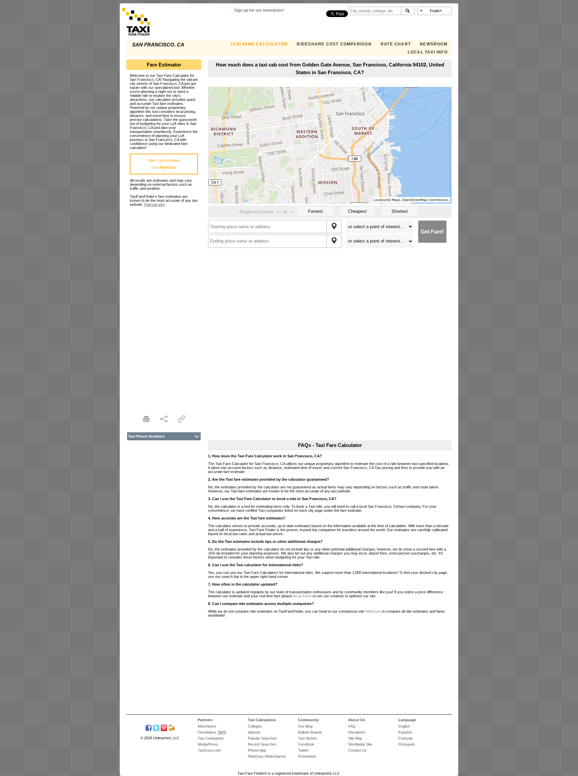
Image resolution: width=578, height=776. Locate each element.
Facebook (306, 744)
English (404, 726)
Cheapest (357, 211)
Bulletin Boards (310, 732)
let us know (302, 596)
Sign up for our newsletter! (259, 10)
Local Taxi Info (428, 52)
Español (404, 732)
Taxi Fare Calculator (259, 44)
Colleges (255, 726)
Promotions (307, 756)
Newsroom (434, 44)
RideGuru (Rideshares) (267, 756)
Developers (207, 732)
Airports (254, 732)
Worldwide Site (360, 744)
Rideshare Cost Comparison (334, 44)
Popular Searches (262, 738)
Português (406, 744)
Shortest (399, 211)
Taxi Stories (307, 738)
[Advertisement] (163, 306)
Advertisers (207, 726)
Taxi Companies (211, 738)
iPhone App (257, 750)
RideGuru (373, 611)
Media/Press (208, 744)
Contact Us (357, 750)
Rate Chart (396, 44)
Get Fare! (432, 232)
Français (405, 738)
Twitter (303, 750)
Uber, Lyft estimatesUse (164, 163)
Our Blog (305, 726)
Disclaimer (356, 732)
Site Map (355, 738)
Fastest (315, 211)
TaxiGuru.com (209, 750)
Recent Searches (262, 744)
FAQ (352, 726)
